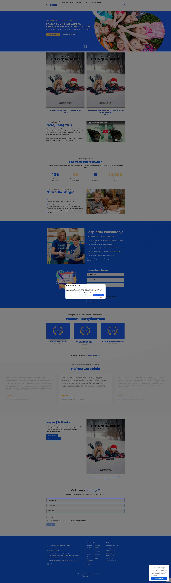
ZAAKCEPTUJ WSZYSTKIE (98, 295)
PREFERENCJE (89, 295)
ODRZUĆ (82, 295)
